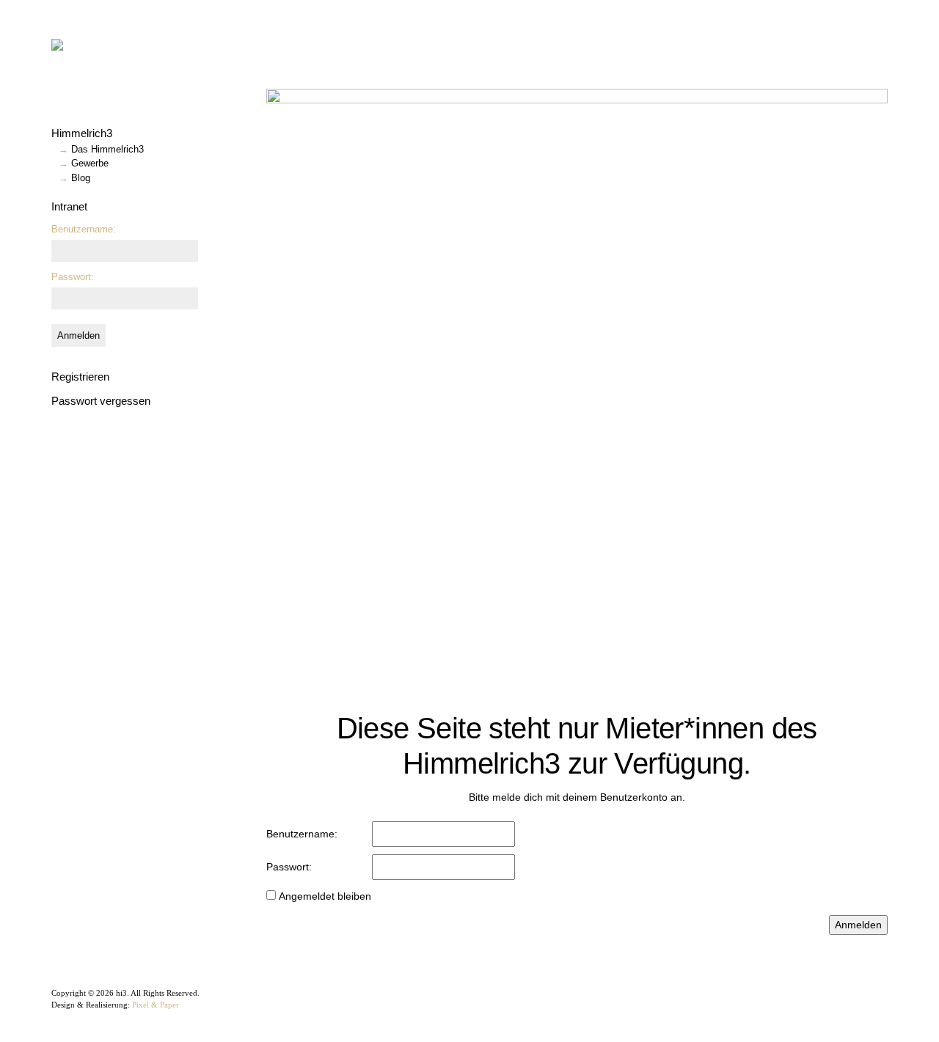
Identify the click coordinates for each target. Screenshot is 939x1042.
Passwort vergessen (100, 401)
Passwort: (72, 276)
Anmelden (78, 335)
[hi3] (106, 44)
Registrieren (80, 376)
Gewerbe (90, 163)
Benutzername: (83, 229)
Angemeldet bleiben (325, 896)
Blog (80, 177)
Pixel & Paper (155, 1004)
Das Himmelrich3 (107, 149)
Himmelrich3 (81, 133)
